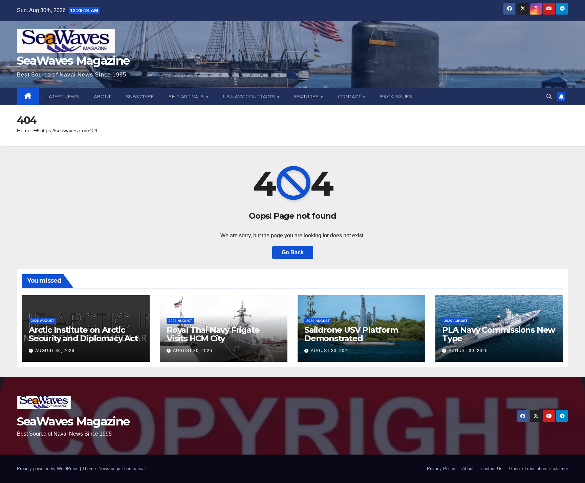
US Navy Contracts (249, 96)
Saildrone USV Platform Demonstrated (351, 334)
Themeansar (134, 468)
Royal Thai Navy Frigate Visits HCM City (213, 334)
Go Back (293, 252)
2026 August (42, 321)
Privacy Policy (441, 468)
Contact (350, 96)
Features (307, 96)
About (102, 96)
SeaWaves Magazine (73, 60)
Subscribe (140, 96)
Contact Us (491, 468)
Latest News (62, 96)
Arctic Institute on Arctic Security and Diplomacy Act (83, 334)
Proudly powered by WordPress (48, 468)
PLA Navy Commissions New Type (498, 334)
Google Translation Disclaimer (538, 468)
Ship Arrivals (187, 96)
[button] (549, 97)
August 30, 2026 (54, 350)
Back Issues (396, 96)
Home (23, 130)
